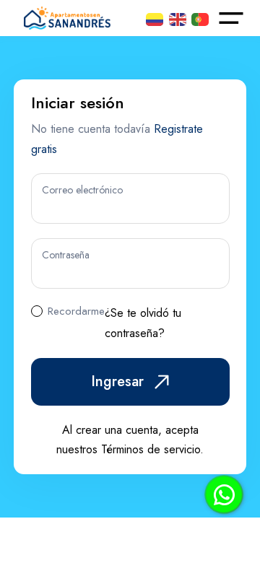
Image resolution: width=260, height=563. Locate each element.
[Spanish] (154, 18)
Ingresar (117, 381)
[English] (177, 18)
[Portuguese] (200, 18)
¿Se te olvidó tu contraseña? (143, 323)
